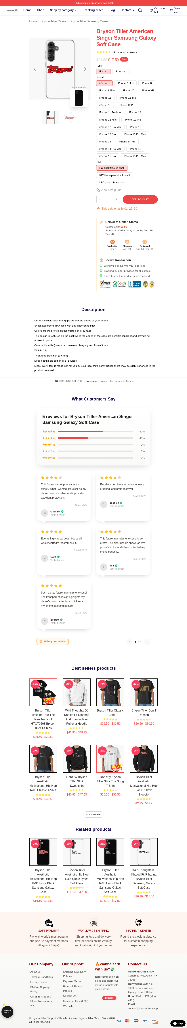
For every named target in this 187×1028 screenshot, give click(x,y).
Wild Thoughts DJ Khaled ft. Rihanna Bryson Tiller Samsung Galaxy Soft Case (144, 879)
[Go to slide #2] (69, 117)
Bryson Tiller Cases (53, 21)
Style (99, 162)
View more (93, 814)
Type (99, 65)
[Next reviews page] (147, 642)
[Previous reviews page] (129, 642)
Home (33, 21)
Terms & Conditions (41, 976)
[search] (140, 10)
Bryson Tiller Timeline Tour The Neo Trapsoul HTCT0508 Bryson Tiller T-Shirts (43, 719)
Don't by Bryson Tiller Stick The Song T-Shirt (110, 781)
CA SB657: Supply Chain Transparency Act (42, 1001)
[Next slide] (85, 69)
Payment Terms (72, 981)
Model (100, 77)
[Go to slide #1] (50, 117)
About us (35, 971)
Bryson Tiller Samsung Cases (89, 21)
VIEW (43, 702)
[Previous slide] (35, 69)
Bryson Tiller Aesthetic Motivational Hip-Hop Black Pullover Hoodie (144, 785)
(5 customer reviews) (124, 52)
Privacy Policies (39, 982)
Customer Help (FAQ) (75, 1001)
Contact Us (69, 995)
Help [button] (180, 1023)
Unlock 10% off (7, 1012)
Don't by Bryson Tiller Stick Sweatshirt (76, 781)
